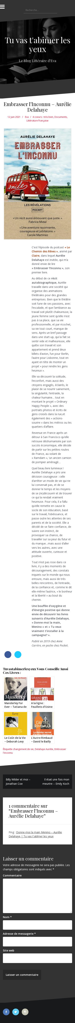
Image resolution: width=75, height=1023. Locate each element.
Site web (8, 950)
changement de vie (23, 749)
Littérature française (37, 120)
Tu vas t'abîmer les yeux (37, 44)
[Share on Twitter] (17, 657)
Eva (27, 117)
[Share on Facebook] (7, 657)
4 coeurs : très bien (42, 117)
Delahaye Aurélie (44, 749)
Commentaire (12, 875)
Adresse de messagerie (19, 933)
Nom (7, 917)
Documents (60, 117)
